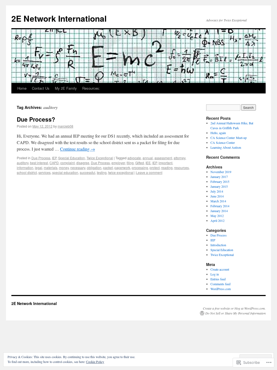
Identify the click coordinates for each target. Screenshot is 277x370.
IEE (148, 162)
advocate (134, 157)
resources (181, 167)
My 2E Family (66, 88)
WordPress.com (220, 289)
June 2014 (217, 196)
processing (140, 167)
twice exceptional (121, 172)
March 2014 (218, 201)
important (165, 162)
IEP (54, 157)
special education (65, 172)
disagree (82, 162)
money (64, 167)
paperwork (122, 167)
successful (87, 172)
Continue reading (77, 149)
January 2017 (219, 176)
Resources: (91, 88)
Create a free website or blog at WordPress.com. (234, 308)
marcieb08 (65, 126)
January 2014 (219, 211)
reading (167, 167)
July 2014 (216, 191)
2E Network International (59, 18)
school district (27, 172)
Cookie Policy (95, 361)
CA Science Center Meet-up (228, 137)
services (44, 172)
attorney (179, 157)
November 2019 (220, 172)
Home (22, 88)
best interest (39, 162)
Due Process (40, 157)
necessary (77, 167)
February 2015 (219, 181)
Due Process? (36, 119)
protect (155, 167)
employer (118, 162)
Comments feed (220, 284)
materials (50, 167)
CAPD (54, 162)
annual (148, 157)
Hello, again (218, 133)
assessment (163, 157)
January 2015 (219, 186)
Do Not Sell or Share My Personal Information (235, 313)
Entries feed (218, 279)
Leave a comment (149, 172)
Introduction (218, 245)
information (25, 167)
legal (38, 167)
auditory (22, 162)
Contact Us (41, 88)
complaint (67, 162)
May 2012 (217, 215)
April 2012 (217, 220)
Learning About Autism (225, 147)
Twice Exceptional (100, 157)
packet (108, 167)
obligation (94, 167)
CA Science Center (222, 142)
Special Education (71, 157)
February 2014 (219, 206)
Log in (214, 274)
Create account (219, 269)
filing (130, 162)
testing (102, 172)
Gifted (139, 162)
